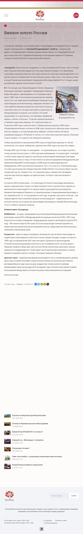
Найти (74, 496)
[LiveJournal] (47, 284)
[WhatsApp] (41, 284)
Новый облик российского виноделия (27, 465)
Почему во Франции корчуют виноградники (30, 423)
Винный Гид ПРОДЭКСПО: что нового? (27, 432)
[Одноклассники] (44, 284)
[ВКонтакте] (35, 284)
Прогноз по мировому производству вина (29, 415)
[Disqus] (41, 315)
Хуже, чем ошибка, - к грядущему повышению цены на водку (37, 456)
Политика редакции (50, 523)
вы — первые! (17, 284)
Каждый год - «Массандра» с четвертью (28, 440)
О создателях (47, 520)
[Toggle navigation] (6, 15)
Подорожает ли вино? (21, 448)
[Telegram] (38, 284)
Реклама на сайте (60, 520)
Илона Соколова (10, 38)
